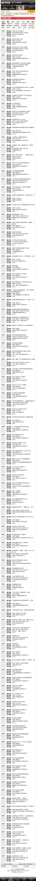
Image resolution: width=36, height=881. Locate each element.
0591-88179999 (25, 870)
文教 (24, 27)
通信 (3, 27)
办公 (13, 22)
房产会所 (31, 23)
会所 (28, 22)
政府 (18, 22)
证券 (19, 27)
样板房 (17, 23)
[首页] (20, 864)
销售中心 (10, 23)
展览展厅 (31, 25)
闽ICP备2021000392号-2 (18, 872)
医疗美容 (31, 27)
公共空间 (24, 23)
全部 (3, 22)
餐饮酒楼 (9, 25)
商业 (3, 25)
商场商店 (16, 25)
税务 (8, 27)
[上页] (23, 864)
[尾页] (30, 864)
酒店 (8, 22)
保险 (13, 27)
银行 (33, 22)
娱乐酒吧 (24, 25)
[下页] (27, 864)
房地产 (4, 23)
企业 (23, 22)
